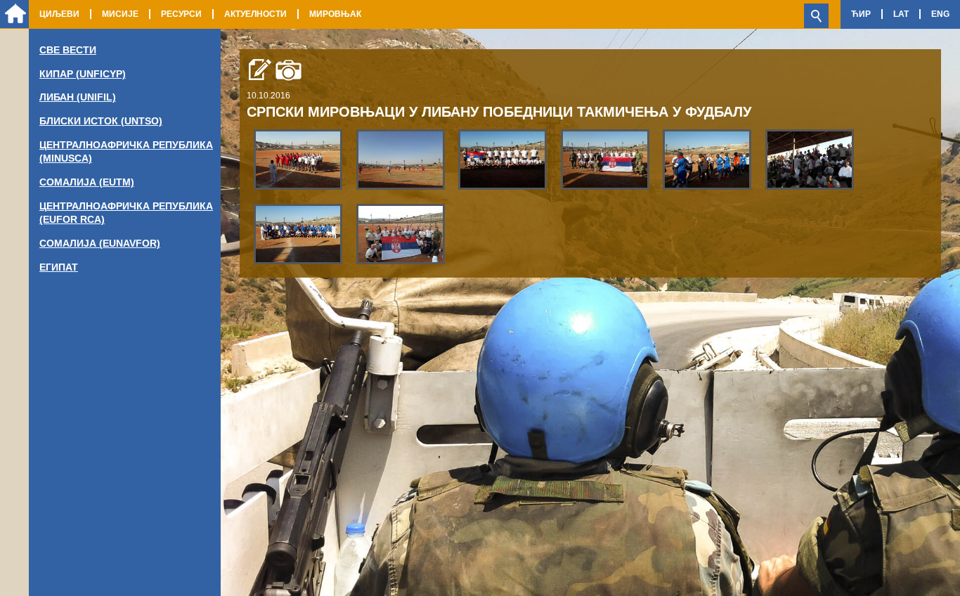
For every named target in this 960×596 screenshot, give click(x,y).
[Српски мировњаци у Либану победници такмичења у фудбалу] (298, 159)
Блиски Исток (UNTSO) (100, 121)
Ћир (861, 14)
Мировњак (335, 14)
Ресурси (181, 14)
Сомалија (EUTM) (86, 182)
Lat (901, 14)
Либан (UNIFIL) (77, 97)
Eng (940, 14)
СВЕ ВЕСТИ (67, 50)
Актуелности (255, 14)
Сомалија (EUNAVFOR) (99, 243)
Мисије (120, 14)
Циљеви (59, 14)
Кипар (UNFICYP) (82, 73)
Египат (58, 267)
